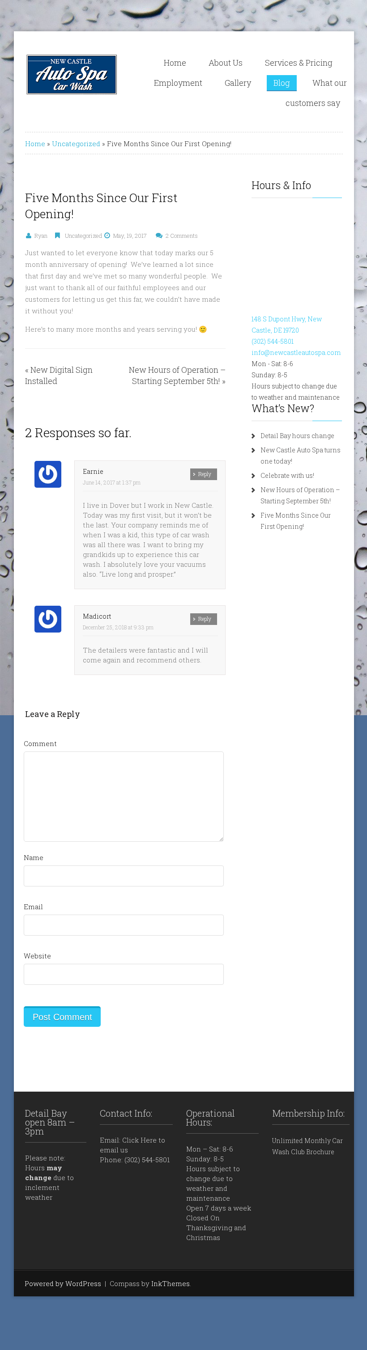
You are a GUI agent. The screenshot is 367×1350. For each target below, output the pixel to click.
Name (33, 857)
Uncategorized (76, 143)
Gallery (238, 82)
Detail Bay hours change (297, 435)
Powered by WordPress (63, 1283)
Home (175, 62)
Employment (178, 82)
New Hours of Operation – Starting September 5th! (177, 375)
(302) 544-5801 (273, 341)
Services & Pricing (299, 62)
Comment (40, 743)
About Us (226, 62)
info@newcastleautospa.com (296, 352)
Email (33, 906)
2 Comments (182, 236)
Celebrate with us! (287, 475)
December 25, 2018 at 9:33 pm (118, 627)
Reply (204, 473)
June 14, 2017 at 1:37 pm (112, 482)
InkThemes (170, 1283)
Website (37, 955)
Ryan (40, 236)
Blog (281, 82)
